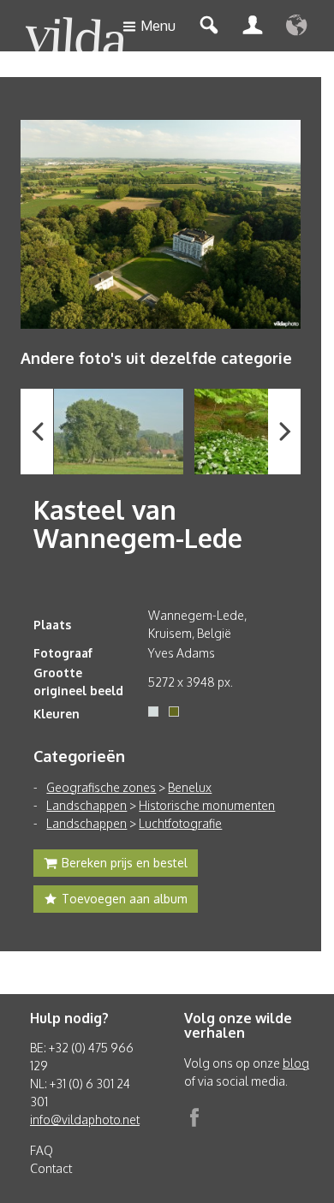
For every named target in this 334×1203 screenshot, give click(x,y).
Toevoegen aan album (125, 898)
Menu (158, 25)
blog (296, 1063)
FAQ (41, 1150)
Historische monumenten (207, 805)
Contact (51, 1168)
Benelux (190, 787)
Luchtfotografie (180, 823)
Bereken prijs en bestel (125, 862)
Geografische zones (101, 787)
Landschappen (86, 805)
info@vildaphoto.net (85, 1119)
